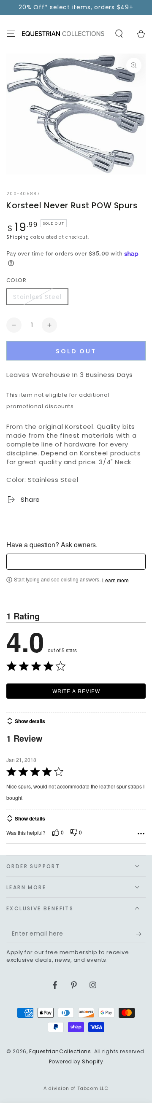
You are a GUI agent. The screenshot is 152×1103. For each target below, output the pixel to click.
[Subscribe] (141, 934)
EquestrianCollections (60, 1051)
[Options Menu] (141, 833)
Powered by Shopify (76, 1061)
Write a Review (76, 690)
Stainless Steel (37, 297)
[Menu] (11, 34)
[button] (119, 34)
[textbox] (76, 562)
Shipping (17, 237)
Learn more (115, 580)
